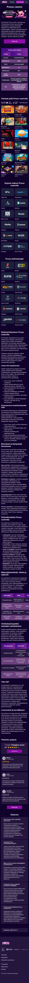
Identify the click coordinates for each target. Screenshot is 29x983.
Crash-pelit (16, 102)
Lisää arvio (14, 751)
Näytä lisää (14, 807)
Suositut (3, 102)
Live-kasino (10, 102)
